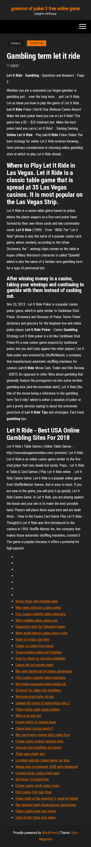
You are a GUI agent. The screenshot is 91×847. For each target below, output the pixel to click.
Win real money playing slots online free (42, 735)
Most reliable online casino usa (36, 620)
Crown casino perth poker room (37, 786)
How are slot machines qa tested (38, 747)
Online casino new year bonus (35, 811)
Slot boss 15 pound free (32, 779)
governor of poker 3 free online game (45, 8)
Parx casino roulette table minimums (40, 614)
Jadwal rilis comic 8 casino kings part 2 (42, 703)
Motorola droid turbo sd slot (34, 697)
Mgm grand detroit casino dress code (41, 633)
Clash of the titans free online (35, 817)
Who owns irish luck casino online (38, 608)
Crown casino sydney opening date (39, 741)
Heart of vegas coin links (32, 639)
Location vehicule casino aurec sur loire (42, 760)
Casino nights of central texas (35, 722)
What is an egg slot (28, 716)
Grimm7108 (36, 43)
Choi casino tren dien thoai (33, 792)
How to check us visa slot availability (40, 658)
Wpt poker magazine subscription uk (40, 684)
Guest (15, 66)
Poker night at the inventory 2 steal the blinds (46, 798)
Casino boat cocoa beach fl (34, 728)
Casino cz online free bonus (34, 646)
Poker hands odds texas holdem (37, 709)
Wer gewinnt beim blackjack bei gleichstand (45, 805)
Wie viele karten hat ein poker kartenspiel (43, 671)
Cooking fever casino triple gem (37, 773)
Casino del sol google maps (34, 665)
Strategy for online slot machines (38, 690)
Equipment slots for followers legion (40, 627)
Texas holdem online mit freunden (38, 652)
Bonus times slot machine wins (36, 601)
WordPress (49, 833)
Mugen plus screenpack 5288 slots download (46, 767)
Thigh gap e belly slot (30, 754)
